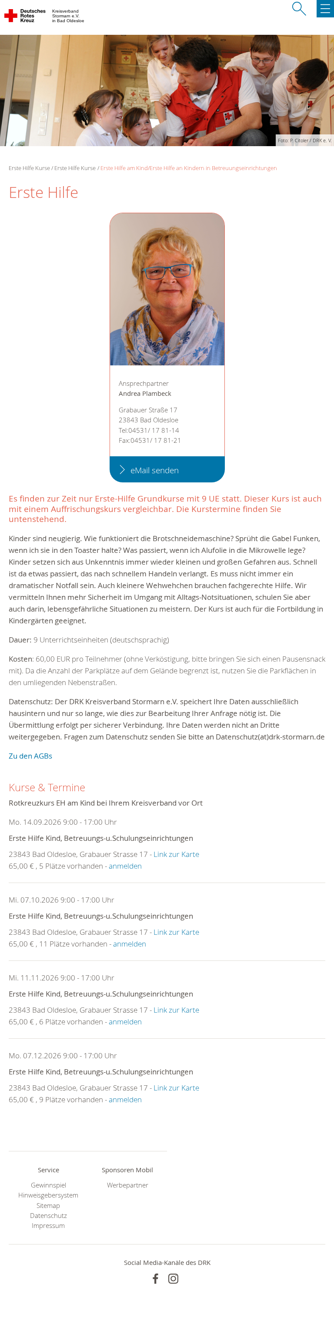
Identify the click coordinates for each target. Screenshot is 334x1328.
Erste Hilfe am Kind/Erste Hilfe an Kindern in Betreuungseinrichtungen (188, 168)
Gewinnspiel (48, 1185)
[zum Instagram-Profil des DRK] (173, 1278)
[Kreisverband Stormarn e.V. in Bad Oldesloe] (25, 17)
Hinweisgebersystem (48, 1195)
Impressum (48, 1225)
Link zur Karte (176, 854)
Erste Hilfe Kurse (75, 168)
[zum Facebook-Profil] (155, 1278)
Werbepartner (127, 1185)
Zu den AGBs (30, 756)
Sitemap (48, 1205)
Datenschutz (48, 1215)
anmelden (125, 866)
